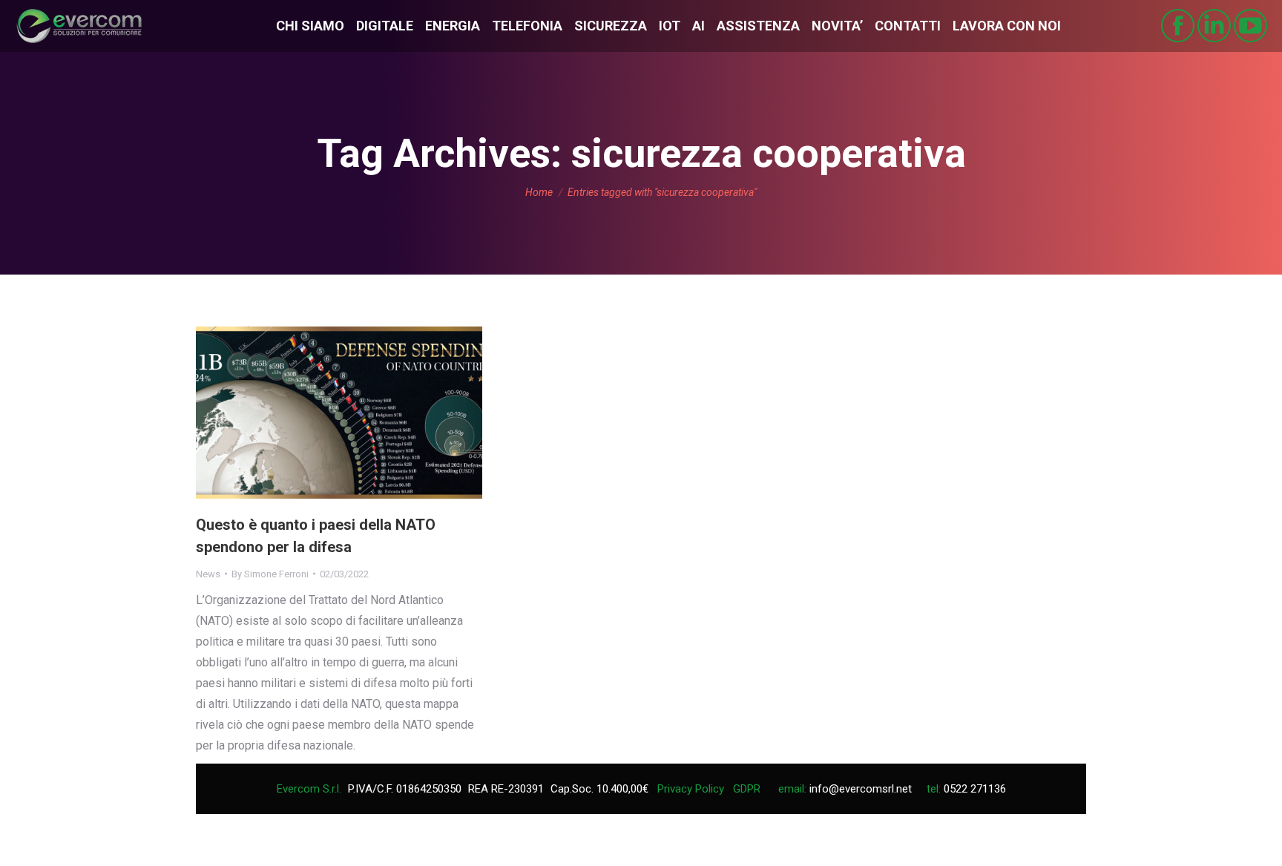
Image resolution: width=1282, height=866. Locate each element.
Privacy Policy (690, 789)
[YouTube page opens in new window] (1250, 25)
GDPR (746, 789)
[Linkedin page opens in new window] (1214, 25)
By (270, 574)
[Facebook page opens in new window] (1177, 25)
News (208, 574)
